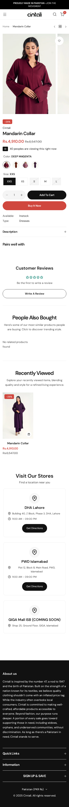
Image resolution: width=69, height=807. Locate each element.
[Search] (55, 14)
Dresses (24, 221)
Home (6, 26)
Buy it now (34, 206)
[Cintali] (34, 14)
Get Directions (34, 528)
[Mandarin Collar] (18, 416)
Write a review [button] (34, 293)
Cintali (7, 128)
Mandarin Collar (18, 443)
